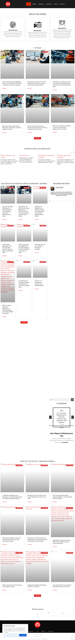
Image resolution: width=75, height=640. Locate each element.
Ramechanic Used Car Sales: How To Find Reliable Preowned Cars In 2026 (37, 497)
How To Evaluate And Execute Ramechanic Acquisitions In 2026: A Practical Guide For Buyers (37, 127)
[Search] (72, 399)
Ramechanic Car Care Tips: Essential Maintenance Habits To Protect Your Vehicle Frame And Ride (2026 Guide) (24, 211)
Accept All (23, 635)
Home (28, 4)
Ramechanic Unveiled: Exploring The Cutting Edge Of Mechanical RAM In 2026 (27, 161)
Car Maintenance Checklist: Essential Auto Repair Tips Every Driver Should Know (24, 284)
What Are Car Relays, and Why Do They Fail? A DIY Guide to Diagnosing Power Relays (62, 127)
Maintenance (40, 4)
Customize (8, 635)
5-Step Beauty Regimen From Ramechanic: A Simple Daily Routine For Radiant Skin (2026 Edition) (47, 162)
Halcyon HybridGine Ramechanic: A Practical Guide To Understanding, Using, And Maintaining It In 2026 (7, 211)
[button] (73, 152)
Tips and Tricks (49, 4)
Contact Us (62, 4)
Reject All (15, 635)
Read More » (4, 88)
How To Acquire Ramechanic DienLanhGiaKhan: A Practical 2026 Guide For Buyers (62, 497)
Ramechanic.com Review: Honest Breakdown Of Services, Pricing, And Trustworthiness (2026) (37, 83)
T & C (37, 631)
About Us (56, 4)
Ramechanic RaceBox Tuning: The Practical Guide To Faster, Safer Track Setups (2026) (11, 539)
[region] (15, 631)
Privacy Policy (30, 631)
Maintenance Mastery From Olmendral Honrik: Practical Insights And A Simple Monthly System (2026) (40, 211)
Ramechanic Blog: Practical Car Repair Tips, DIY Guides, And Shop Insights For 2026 (11, 127)
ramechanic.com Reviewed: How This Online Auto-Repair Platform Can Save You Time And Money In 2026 (65, 160)
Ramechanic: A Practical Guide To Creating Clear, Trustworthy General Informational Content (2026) (37, 539)
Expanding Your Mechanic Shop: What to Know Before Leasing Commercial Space (62, 542)
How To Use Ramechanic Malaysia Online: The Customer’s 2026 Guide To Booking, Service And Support (12, 83)
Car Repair (34, 4)
